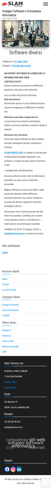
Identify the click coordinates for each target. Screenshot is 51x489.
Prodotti (5, 315)
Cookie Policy (10, 387)
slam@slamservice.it (14, 233)
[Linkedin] (19, 469)
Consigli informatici (21, 65)
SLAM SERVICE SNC (13, 152)
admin (5, 252)
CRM (4, 351)
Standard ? (7, 330)
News (4, 279)
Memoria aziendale (10, 346)
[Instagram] (13, 469)
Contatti (5, 284)
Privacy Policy (10, 382)
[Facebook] (7, 469)
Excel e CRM (7, 341)
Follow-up (6, 335)
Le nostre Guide (9, 289)
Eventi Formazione (10, 310)
